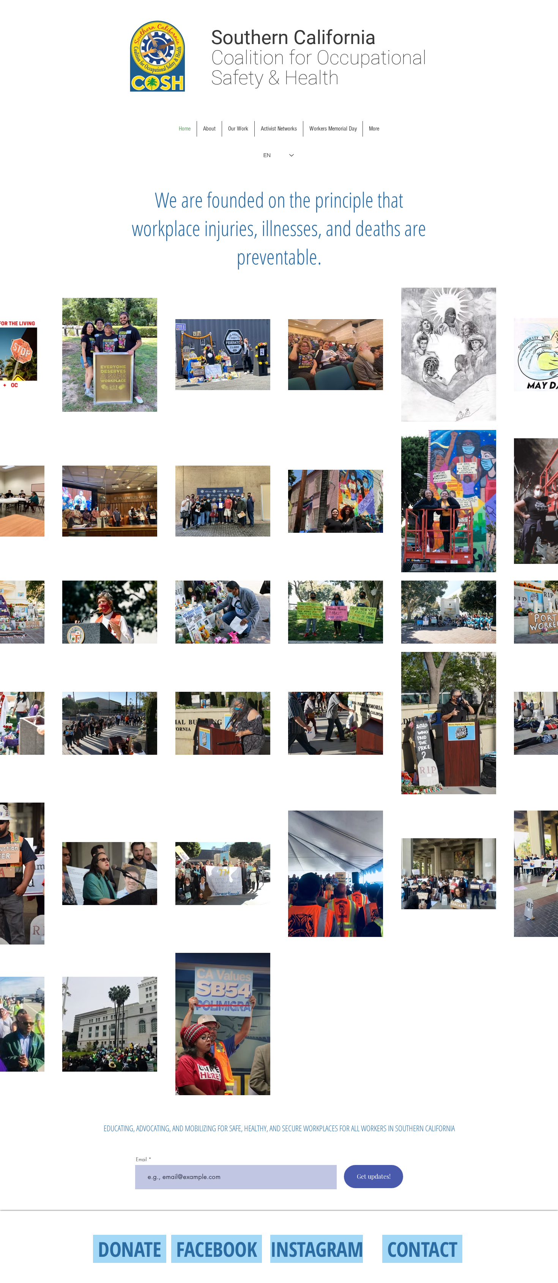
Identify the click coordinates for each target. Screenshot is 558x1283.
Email (141, 1159)
